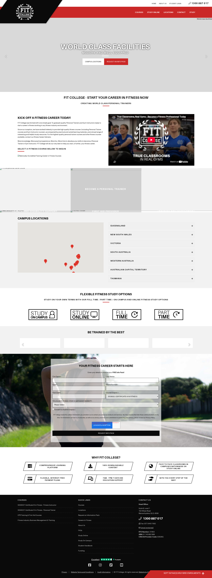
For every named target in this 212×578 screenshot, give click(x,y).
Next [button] (206, 56)
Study (192, 12)
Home (154, 3)
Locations (168, 12)
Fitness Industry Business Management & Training (36, 520)
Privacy (64, 572)
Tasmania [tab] (116, 278)
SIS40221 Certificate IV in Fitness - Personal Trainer (36, 510)
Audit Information (104, 572)
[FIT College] (25, 12)
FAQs (80, 530)
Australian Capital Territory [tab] (128, 270)
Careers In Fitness (84, 520)
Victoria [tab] (115, 243)
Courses (139, 12)
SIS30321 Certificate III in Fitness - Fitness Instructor (37, 505)
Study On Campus (85, 540)
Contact (181, 12)
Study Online (153, 12)
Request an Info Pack (113, 61)
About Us (162, 3)
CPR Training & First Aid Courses (30, 515)
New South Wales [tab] (121, 234)
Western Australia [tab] (122, 261)
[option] (106, 55)
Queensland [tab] (117, 226)
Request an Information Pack (88, 515)
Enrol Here (93, 61)
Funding (81, 551)
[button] (65, 265)
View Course (76, 209)
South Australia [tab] (120, 252)
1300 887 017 (200, 3)
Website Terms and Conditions (82, 572)
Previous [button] (6, 56)
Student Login (175, 3)
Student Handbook (85, 546)
